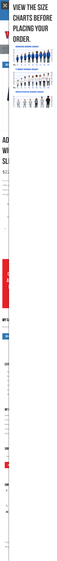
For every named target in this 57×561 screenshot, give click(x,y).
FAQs (7, 433)
